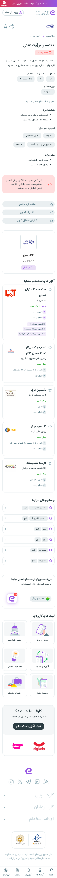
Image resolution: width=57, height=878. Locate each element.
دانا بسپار (50, 36)
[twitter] (20, 782)
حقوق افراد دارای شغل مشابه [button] (40, 101)
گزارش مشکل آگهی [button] (27, 221)
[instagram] (11, 782)
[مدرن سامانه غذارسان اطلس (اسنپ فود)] (23, 746)
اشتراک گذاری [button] (27, 212)
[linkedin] (37, 782)
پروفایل (6, 875)
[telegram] (28, 782)
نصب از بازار (38, 598)
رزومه (17, 875)
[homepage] (28, 771)
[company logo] (28, 244)
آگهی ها (34, 36)
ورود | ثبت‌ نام (12, 12)
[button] (11, 26)
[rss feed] (46, 782)
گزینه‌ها (40, 875)
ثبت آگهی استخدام (28, 726)
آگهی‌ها (28, 875)
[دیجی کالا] (44, 746)
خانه (51, 875)
